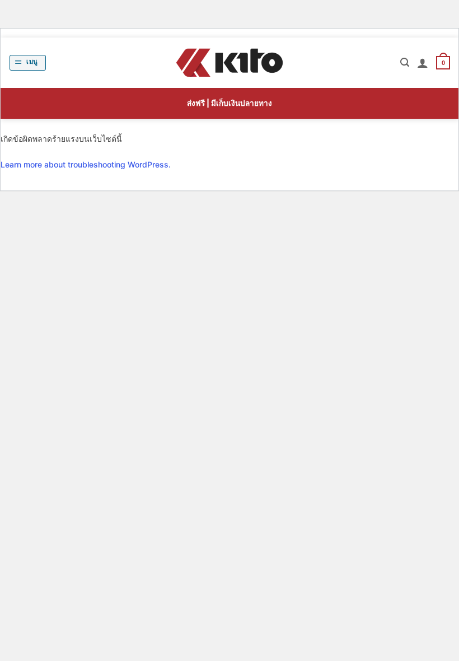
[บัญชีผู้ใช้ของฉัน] (422, 62)
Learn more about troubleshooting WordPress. (86, 164)
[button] (28, 63)
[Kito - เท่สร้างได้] (229, 62)
